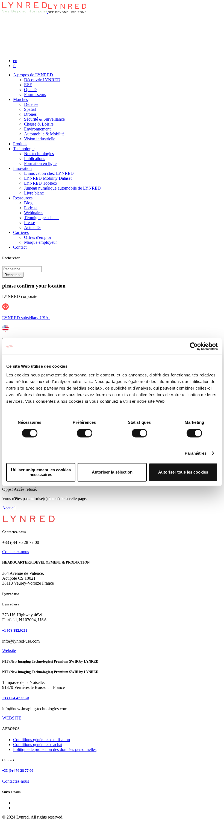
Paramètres (196, 453)
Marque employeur (40, 242)
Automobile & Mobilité (44, 134)
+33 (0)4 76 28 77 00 (17, 770)
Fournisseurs (35, 94)
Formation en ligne (40, 163)
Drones (30, 114)
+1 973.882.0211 (14, 630)
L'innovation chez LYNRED (49, 173)
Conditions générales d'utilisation (41, 739)
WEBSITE (11, 718)
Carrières (21, 232)
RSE (28, 84)
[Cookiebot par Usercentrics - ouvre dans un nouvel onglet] (194, 346)
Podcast (30, 207)
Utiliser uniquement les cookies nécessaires (41, 472)
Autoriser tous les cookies (183, 472)
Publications (34, 158)
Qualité (30, 89)
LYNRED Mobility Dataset (48, 178)
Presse (29, 222)
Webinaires (33, 212)
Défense (31, 104)
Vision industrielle (39, 139)
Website (9, 650)
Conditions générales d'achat (37, 744)
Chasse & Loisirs (39, 124)
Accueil (9, 508)
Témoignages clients (41, 217)
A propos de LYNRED (33, 74)
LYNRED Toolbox (40, 183)
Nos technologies (39, 153)
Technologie (23, 148)
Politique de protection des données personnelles (54, 749)
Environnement (37, 129)
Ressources (23, 198)
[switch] (84, 433)
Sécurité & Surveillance (44, 119)
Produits (20, 143)
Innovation (22, 168)
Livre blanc (34, 193)
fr (14, 65)
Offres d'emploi (37, 237)
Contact (19, 247)
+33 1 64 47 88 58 (15, 698)
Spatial (30, 109)
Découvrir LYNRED (42, 79)
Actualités (32, 227)
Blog (28, 203)
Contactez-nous (15, 551)
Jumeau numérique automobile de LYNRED (62, 188)
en (15, 60)
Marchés (20, 99)
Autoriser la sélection (112, 472)
